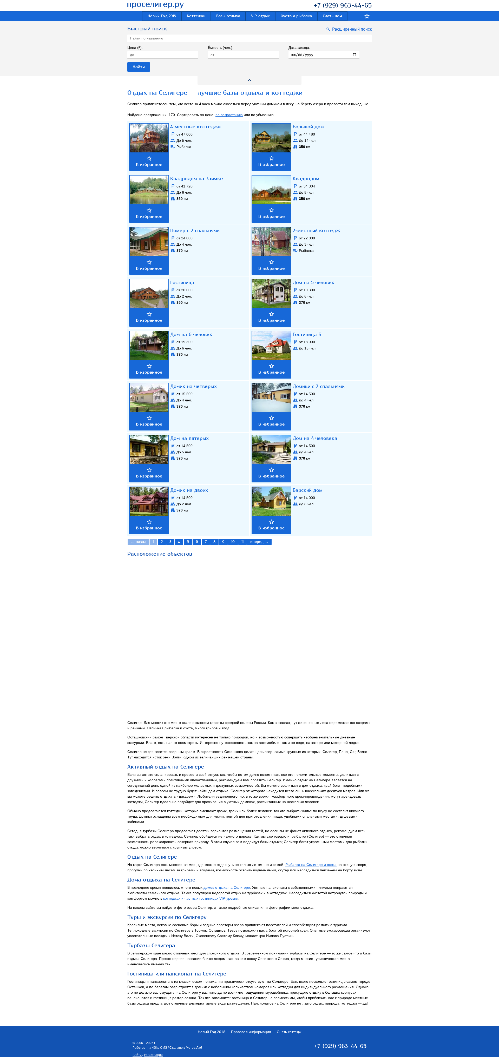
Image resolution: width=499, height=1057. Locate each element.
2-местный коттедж (316, 230)
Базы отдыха (228, 16)
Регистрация (153, 1055)
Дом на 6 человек (191, 334)
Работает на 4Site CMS (150, 1047)
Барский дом (308, 490)
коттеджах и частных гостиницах (200, 898)
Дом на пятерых (189, 438)
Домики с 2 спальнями (319, 386)
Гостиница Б (307, 334)
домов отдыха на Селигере (226, 887)
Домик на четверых (193, 386)
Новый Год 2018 (162, 16)
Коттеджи (196, 16)
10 (233, 542)
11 (242, 542)
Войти (137, 1055)
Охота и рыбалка (296, 16)
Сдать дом (332, 16)
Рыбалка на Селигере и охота (311, 865)
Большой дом (308, 126)
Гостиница (182, 282)
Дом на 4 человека (315, 438)
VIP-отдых (260, 16)
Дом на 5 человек (313, 282)
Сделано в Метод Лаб (185, 1047)
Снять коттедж (289, 1032)
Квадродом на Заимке (196, 178)
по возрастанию (229, 115)
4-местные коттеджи (195, 126)
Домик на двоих (189, 490)
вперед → (259, 542)
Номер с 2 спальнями (195, 230)
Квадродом (306, 178)
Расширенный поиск (352, 29)
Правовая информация (251, 1032)
